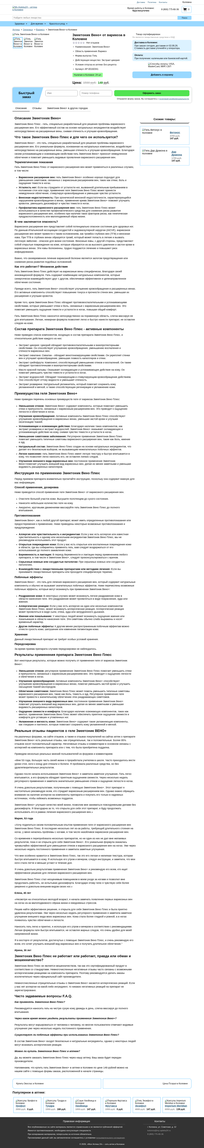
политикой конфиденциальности (174, 99)
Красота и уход (57, 24)
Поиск (184, 18)
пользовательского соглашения (110, 1138)
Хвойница (81, 1105)
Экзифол (140, 1105)
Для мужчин (37, 24)
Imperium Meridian (176, 1105)
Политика (152, 2)
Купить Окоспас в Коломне (30, 1083)
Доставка (141, 2)
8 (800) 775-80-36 (170, 9)
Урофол (20, 1105)
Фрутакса (111, 1105)
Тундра (50, 1105)
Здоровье (20, 24)
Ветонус (175, 132)
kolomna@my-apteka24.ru (159, 1130)
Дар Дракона (177, 153)
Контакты (163, 2)
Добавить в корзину (162, 75)
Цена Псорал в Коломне (175, 1083)
